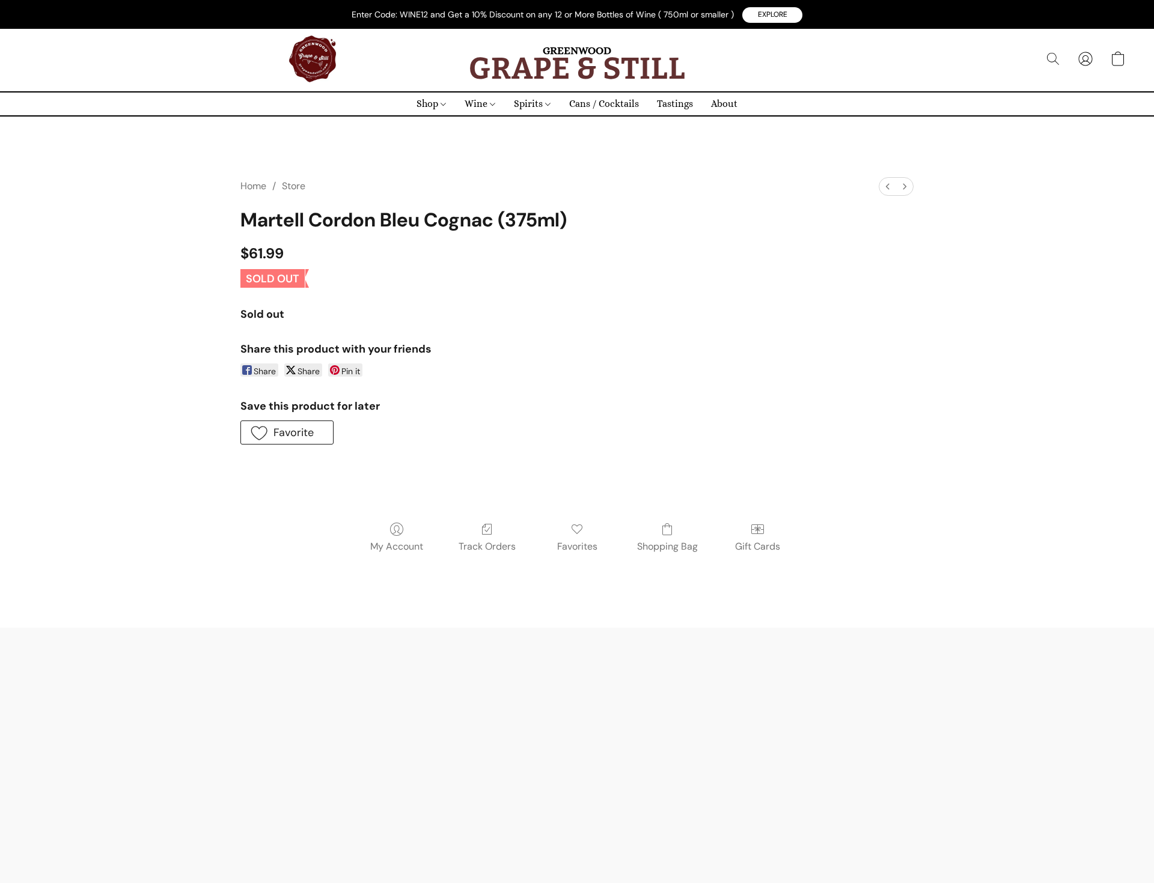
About (724, 103)
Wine (477, 103)
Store (293, 186)
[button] (772, 15)
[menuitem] (887, 186)
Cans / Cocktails (604, 103)
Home (253, 186)
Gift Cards (757, 546)
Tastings (675, 103)
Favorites (577, 546)
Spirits (529, 103)
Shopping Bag (667, 546)
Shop (429, 103)
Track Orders (487, 546)
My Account (396, 546)
